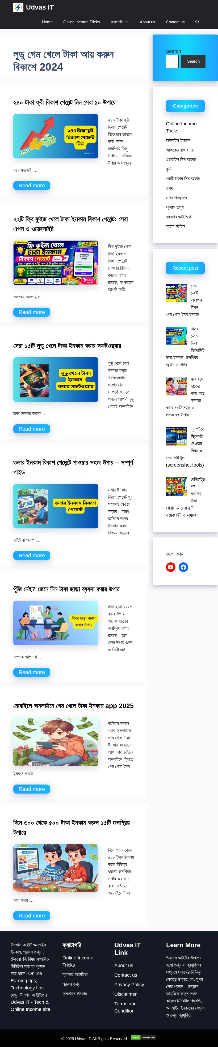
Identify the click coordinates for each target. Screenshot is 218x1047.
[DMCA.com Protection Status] (143, 1038)
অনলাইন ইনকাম (178, 140)
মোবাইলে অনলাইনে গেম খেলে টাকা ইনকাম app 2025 (73, 705)
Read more (32, 185)
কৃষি (168, 169)
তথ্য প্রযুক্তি (176, 197)
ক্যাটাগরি (117, 22)
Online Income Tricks (81, 22)
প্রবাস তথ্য (175, 207)
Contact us (175, 22)
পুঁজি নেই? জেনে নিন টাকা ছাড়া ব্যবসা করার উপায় (66, 589)
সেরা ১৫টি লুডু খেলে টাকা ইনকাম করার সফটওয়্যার (67, 345)
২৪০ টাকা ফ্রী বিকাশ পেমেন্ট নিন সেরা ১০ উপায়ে (64, 102)
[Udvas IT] (18, 7)
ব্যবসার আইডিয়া (178, 216)
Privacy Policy (129, 984)
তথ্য (169, 188)
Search (173, 51)
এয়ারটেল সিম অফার (181, 159)
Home (47, 22)
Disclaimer (125, 994)
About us (147, 22)
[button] (197, 22)
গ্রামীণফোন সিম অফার (183, 178)
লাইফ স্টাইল (175, 226)
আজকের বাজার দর (180, 150)
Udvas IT (40, 7)
